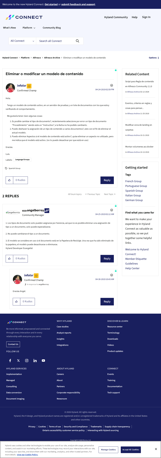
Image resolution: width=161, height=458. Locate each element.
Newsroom (62, 398)
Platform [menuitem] (27, 27)
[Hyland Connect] (24, 17)
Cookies (42, 426)
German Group (134, 200)
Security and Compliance (76, 426)
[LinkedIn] (35, 360)
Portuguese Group (136, 186)
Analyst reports (64, 332)
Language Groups (22, 159)
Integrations (62, 345)
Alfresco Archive (52, 57)
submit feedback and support (78, 4)
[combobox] (59, 41)
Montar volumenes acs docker (139, 146)
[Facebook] (10, 360)
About (60, 380)
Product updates (115, 351)
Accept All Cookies (130, 449)
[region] (80, 449)
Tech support (113, 392)
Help (134, 17)
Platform (25, 57)
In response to (38, 284)
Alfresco (37, 57)
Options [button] (153, 57)
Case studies (63, 326)
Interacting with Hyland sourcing (103, 430)
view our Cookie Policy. (27, 454)
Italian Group (133, 195)
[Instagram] (27, 360)
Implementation (14, 374)
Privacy (31, 426)
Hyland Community (116, 17)
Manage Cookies (108, 449)
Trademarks (96, 426)
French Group (133, 181)
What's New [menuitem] (9, 27)
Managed (10, 380)
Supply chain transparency (117, 426)
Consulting (11, 386)
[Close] (156, 449)
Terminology (113, 332)
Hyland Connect (10, 57)
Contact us (13, 344)
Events (110, 374)
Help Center (132, 268)
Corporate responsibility (68, 392)
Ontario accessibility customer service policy (63, 430)
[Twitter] (18, 360)
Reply (107, 180)
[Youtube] (43, 360)
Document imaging (15, 398)
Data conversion (14, 392)
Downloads (112, 339)
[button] (9, 180)
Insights (60, 339)
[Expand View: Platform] (34, 28)
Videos (110, 345)
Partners (61, 386)
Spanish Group (14, 168)
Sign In (146, 17)
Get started (51, 4)
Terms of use (55, 426)
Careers (60, 374)
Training (111, 380)
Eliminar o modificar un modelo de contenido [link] (84, 57)
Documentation (114, 386)
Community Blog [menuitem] (52, 27)
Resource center (114, 326)
